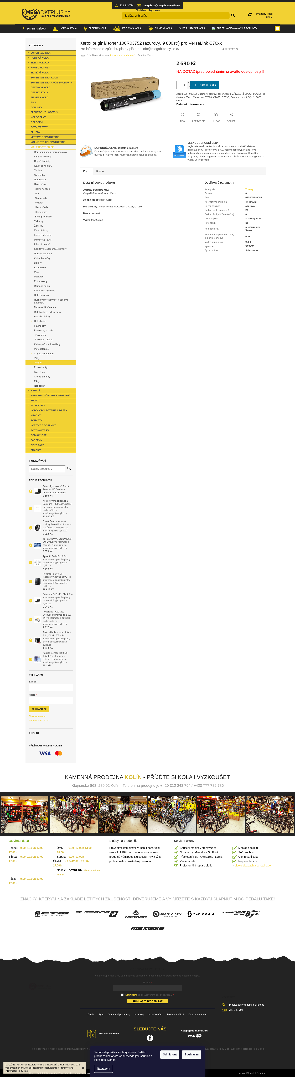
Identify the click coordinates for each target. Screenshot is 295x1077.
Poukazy (36, 420)
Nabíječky (39, 385)
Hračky (36, 415)
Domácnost (38, 435)
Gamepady (41, 198)
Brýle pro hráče (43, 216)
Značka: (145, 55)
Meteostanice (41, 348)
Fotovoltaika (40, 430)
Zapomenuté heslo (39, 720)
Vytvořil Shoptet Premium (252, 1073)
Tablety (38, 170)
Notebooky (40, 179)
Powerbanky (41, 367)
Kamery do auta (42, 235)
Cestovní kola (40, 87)
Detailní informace (188, 104)
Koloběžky (38, 117)
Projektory (40, 335)
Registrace (154, 10)
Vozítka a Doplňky (43, 425)
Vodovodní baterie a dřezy (49, 410)
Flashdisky (40, 325)
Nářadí (35, 390)
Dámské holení (42, 286)
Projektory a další (43, 330)
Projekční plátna (44, 339)
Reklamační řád (175, 1014)
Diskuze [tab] (100, 171)
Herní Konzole (42, 188)
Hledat (233, 15)
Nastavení (103, 1068)
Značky (36, 450)
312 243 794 (236, 1009)
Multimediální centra (45, 307)
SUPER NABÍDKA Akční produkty (52, 82)
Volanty (39, 202)
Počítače (39, 276)
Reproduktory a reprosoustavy (50, 152)
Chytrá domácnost (44, 353)
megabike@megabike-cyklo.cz (246, 1004)
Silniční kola (40, 72)
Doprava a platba (197, 1014)
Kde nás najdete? (109, 1033)
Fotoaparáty (40, 281)
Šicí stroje (39, 372)
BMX (33, 102)
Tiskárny (38, 221)
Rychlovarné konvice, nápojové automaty (51, 301)
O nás (91, 1014)
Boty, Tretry (39, 127)
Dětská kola (39, 92)
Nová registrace (37, 716)
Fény (37, 381)
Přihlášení (141, 10)
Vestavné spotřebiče (45, 137)
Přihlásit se (39, 709)
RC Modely (38, 405)
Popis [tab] (86, 171)
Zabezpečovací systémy (47, 344)
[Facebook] (150, 1038)
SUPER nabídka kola (44, 77)
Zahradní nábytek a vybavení (50, 395)
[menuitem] (33, 28)
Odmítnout (170, 1054)
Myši (36, 272)
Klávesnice (40, 267)
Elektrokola (40, 62)
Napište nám (155, 1014)
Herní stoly (41, 212)
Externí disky (41, 230)
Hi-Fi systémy (41, 295)
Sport (35, 400)
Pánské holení (42, 244)
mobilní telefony (42, 156)
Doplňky (36, 107)
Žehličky (38, 225)
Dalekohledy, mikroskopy (47, 312)
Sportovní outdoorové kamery (50, 248)
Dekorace (37, 445)
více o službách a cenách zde (251, 865)
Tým (101, 1014)
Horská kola (40, 57)
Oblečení (37, 122)
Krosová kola (40, 67)
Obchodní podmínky (119, 1014)
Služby (35, 132)
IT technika (40, 321)
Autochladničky (42, 316)
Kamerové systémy (44, 290)
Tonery (38, 362)
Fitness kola (39, 97)
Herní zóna (40, 184)
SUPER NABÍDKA (40, 52)
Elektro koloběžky (44, 112)
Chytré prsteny (42, 376)
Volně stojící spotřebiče (48, 142)
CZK (268, 17)
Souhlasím (192, 1054)
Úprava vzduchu (43, 253)
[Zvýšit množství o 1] (188, 83)
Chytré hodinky (42, 161)
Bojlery (38, 262)
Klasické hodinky (43, 165)
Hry (37, 193)
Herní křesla (41, 207)
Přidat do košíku (207, 84)
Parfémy (36, 440)
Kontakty (139, 1014)
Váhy (37, 358)
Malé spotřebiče (42, 147)
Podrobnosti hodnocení (122, 55)
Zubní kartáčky (42, 258)
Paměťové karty (42, 239)
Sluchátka (39, 175)
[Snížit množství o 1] (188, 87)
